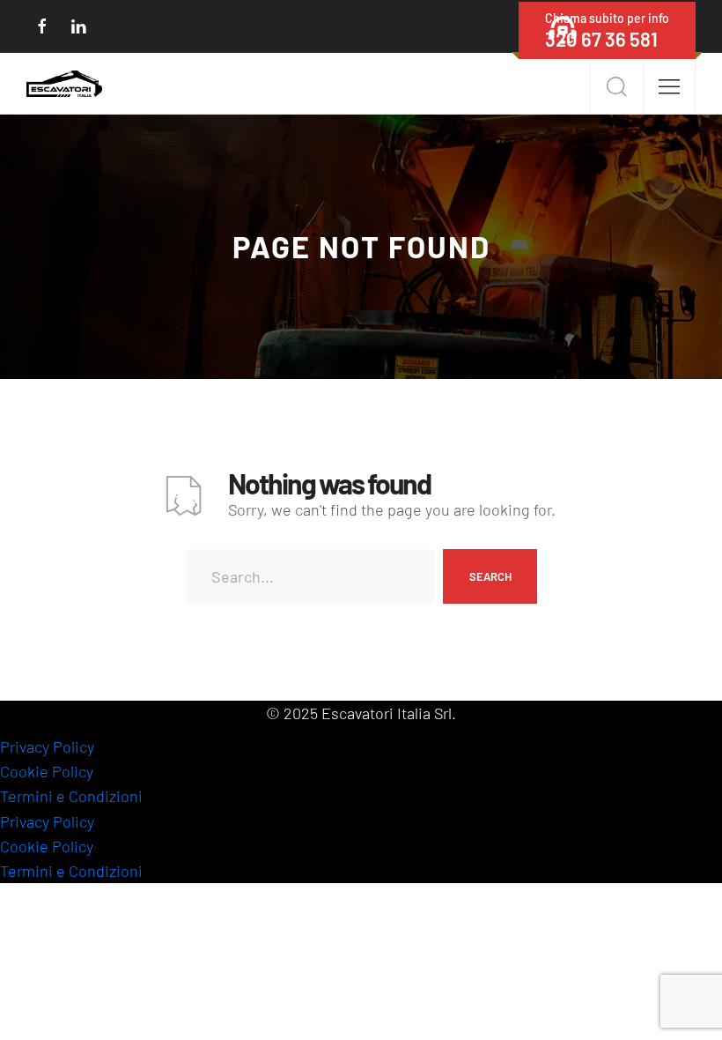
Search (490, 576)
